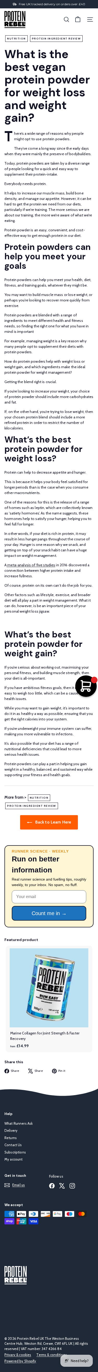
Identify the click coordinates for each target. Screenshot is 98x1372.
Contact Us (13, 1145)
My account (13, 1159)
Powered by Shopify (20, 1361)
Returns (10, 1138)
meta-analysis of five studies (31, 565)
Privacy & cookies (17, 1355)
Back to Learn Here (52, 822)
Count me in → (49, 913)
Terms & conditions (51, 1355)
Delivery (11, 1130)
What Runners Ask (18, 1123)
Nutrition (16, 38)
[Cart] (78, 19)
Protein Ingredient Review (56, 38)
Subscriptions (15, 1152)
